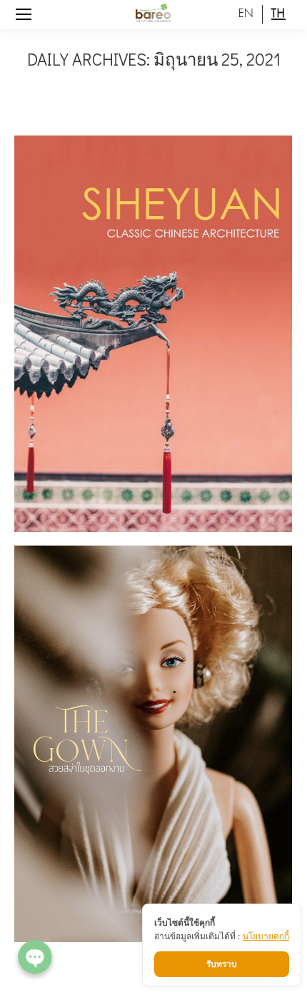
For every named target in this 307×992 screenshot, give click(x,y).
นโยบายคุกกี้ (266, 936)
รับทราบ (221, 963)
